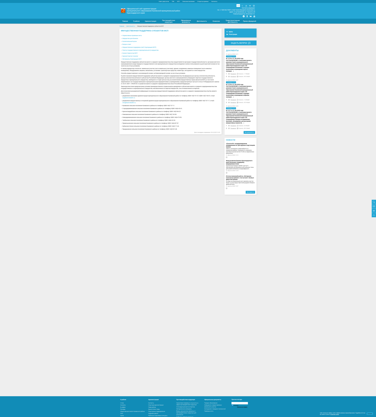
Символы (123, 405)
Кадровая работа (153, 413)
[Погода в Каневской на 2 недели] (242, 407)
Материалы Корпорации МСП (131, 59)
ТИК (173, 1)
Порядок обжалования (210, 403)
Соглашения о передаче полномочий (215, 409)
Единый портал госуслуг (130, 56)
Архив (122, 415)
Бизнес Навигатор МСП (129, 53)
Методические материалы (184, 409)
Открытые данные (202, 1)
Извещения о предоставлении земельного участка (213, 406)
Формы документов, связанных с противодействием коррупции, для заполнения (186, 413)
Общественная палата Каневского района (132, 411)
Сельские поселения (188, 1)
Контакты (214, 1)
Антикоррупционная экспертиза (185, 407)
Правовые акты (231, 56)
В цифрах (123, 407)
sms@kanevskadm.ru (129, 102)
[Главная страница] (123, 11)
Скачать (241, 74)
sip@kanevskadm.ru (128, 98)
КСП (178, 1)
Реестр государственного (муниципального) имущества (140, 50)
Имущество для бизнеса (130, 38)
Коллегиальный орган (129, 41)
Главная (121, 26)
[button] (136, 21)
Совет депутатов (164, 1)
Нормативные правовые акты (132, 35)
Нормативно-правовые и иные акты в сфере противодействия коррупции (187, 404)
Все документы (249, 132)
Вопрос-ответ (126, 44)
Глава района (152, 407)
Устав (122, 403)
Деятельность (130, 26)
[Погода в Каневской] (240, 403)
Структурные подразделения (156, 411)
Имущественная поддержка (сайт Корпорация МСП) (139, 47)
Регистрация (233, 34)
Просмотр (233, 74)
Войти (231, 32)
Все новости (250, 192)
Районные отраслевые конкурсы (157, 415)
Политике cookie (335, 414)
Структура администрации (156, 405)
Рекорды (122, 409)
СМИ (121, 413)
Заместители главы (154, 409)
